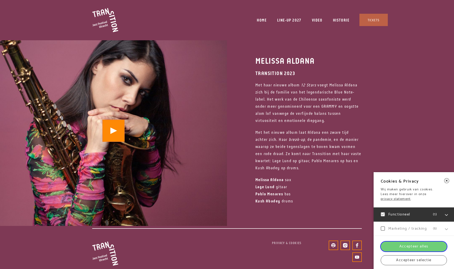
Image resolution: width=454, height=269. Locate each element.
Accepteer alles (413, 246)
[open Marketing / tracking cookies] (446, 229)
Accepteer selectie (413, 260)
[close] (446, 180)
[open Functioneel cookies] (446, 215)
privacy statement (396, 199)
